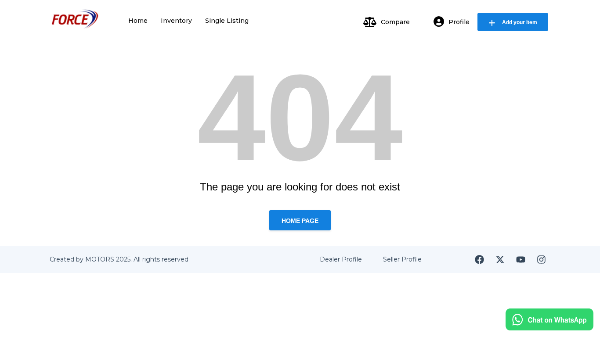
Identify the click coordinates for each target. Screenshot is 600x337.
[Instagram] (541, 259)
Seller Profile (402, 259)
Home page (300, 220)
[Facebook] (479, 259)
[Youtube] (520, 259)
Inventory (176, 21)
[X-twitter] (500, 259)
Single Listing (227, 21)
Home (138, 21)
